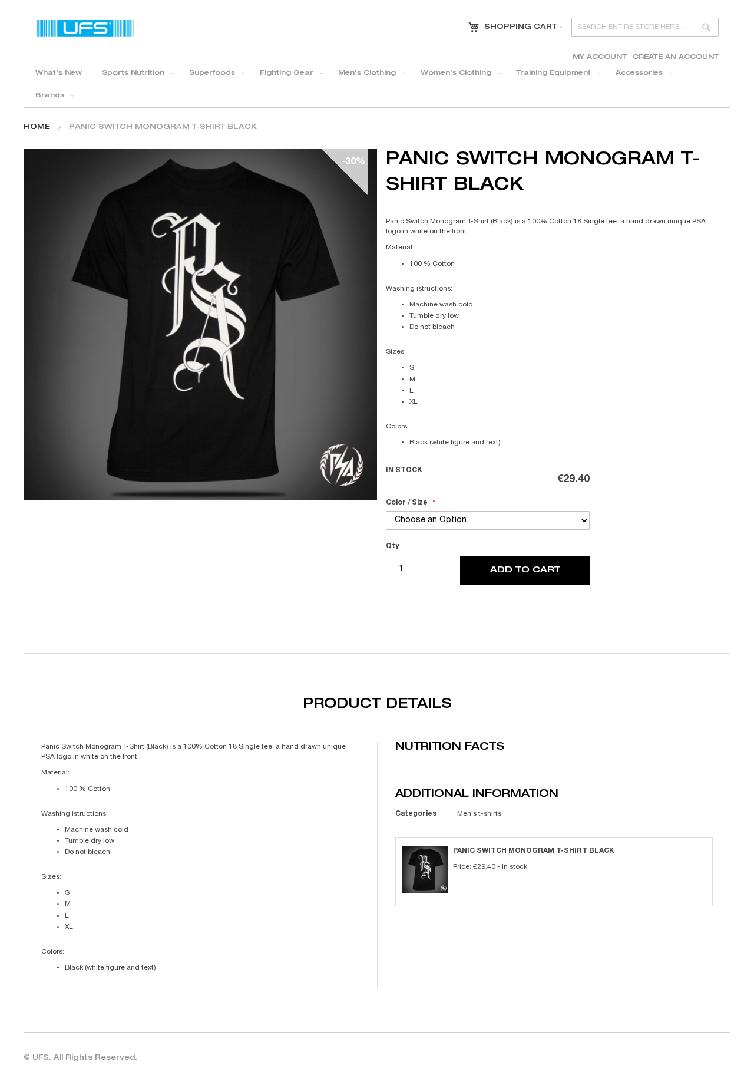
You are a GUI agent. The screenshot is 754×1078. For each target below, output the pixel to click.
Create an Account (676, 57)
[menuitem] (58, 73)
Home (37, 127)
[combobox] (645, 27)
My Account (600, 57)
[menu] (377, 84)
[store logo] (85, 28)
